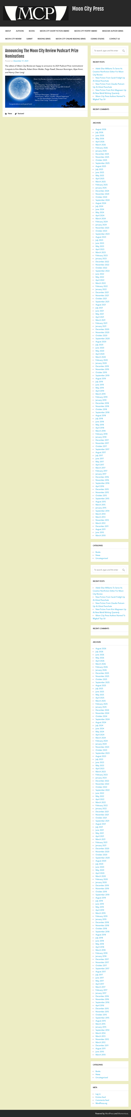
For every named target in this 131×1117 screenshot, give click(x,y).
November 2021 (102, 295)
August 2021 (101, 304)
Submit (29, 38)
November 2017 (102, 443)
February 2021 (101, 323)
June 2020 (100, 347)
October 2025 (101, 160)
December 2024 (102, 190)
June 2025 (100, 172)
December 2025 (102, 154)
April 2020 (100, 354)
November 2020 (102, 332)
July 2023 (99, 240)
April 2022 (100, 280)
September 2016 (102, 483)
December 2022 (102, 261)
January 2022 (101, 289)
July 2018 (99, 418)
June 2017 (100, 458)
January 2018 (101, 437)
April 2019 (100, 390)
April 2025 (100, 178)
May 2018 (100, 424)
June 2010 (100, 532)
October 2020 (101, 335)
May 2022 (100, 277)
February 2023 (102, 255)
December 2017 (102, 440)
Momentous (123, 1113)
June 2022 (100, 274)
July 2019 (99, 381)
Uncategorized (102, 558)
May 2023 (100, 246)
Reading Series (44, 38)
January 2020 (101, 363)
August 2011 (101, 529)
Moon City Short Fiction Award (54, 31)
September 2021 (102, 301)
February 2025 (102, 184)
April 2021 (100, 317)
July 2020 (99, 344)
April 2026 (100, 141)
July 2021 (99, 307)
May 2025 (100, 175)
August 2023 (101, 237)
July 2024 (99, 206)
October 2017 (101, 446)
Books (32, 31)
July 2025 (99, 169)
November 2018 (102, 406)
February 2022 (102, 286)
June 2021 (100, 310)
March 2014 (100, 514)
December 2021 (102, 292)
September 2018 (102, 412)
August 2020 (101, 341)
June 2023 (100, 243)
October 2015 (101, 495)
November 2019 (102, 369)
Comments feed (102, 1100)
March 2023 (101, 252)
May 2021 (100, 314)
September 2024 (103, 200)
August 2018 (101, 415)
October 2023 (101, 230)
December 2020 (102, 329)
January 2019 (101, 400)
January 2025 (101, 187)
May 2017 (100, 461)
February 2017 (101, 470)
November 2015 (102, 492)
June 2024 (100, 209)
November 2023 (102, 227)
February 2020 (102, 360)
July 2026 (99, 132)
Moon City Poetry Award (85, 31)
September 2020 (103, 338)
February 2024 (102, 221)
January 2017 (101, 474)
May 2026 (100, 138)
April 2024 (100, 215)
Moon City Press (88, 9)
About (8, 31)
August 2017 (101, 452)
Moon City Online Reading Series (71, 38)
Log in (98, 1094)
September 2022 (103, 270)
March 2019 (101, 394)
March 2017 (100, 467)
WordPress (109, 1113)
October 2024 (101, 197)
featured (21, 113)
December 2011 (102, 526)
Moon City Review (13, 38)
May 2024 (100, 212)
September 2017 (102, 449)
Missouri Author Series (112, 31)
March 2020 (101, 357)
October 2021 (101, 298)
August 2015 (101, 501)
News (10, 113)
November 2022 (102, 264)
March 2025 (101, 181)
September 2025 (103, 163)
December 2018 (102, 403)
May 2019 (100, 387)
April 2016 (100, 486)
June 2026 (100, 135)
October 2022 (101, 267)
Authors (20, 31)
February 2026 (102, 147)
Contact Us (114, 38)
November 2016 (102, 480)
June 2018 (100, 421)
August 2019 (101, 378)
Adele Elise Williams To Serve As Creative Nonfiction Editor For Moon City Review (108, 71)
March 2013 (101, 517)
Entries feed (101, 1097)
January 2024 (101, 224)
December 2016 (102, 477)
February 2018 (101, 434)
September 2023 (103, 234)
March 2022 (101, 283)
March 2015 (100, 504)
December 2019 (102, 366)
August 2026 (101, 129)
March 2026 (101, 144)
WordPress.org (101, 1103)
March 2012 (100, 523)
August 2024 (101, 203)
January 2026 (101, 150)
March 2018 (101, 430)
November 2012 (102, 520)
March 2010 (101, 535)
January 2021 (101, 326)
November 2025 (102, 157)
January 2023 (101, 258)
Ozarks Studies (97, 38)
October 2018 (101, 409)
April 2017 (100, 464)
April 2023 (100, 249)
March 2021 (100, 320)
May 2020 (100, 350)
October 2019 (101, 372)
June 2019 (100, 384)
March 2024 (101, 218)
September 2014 (102, 510)
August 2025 (101, 166)
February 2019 (101, 397)
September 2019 (102, 375)
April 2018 (100, 427)
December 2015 (102, 489)
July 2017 (99, 455)
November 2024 (102, 194)
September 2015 (102, 498)
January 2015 (101, 507)
